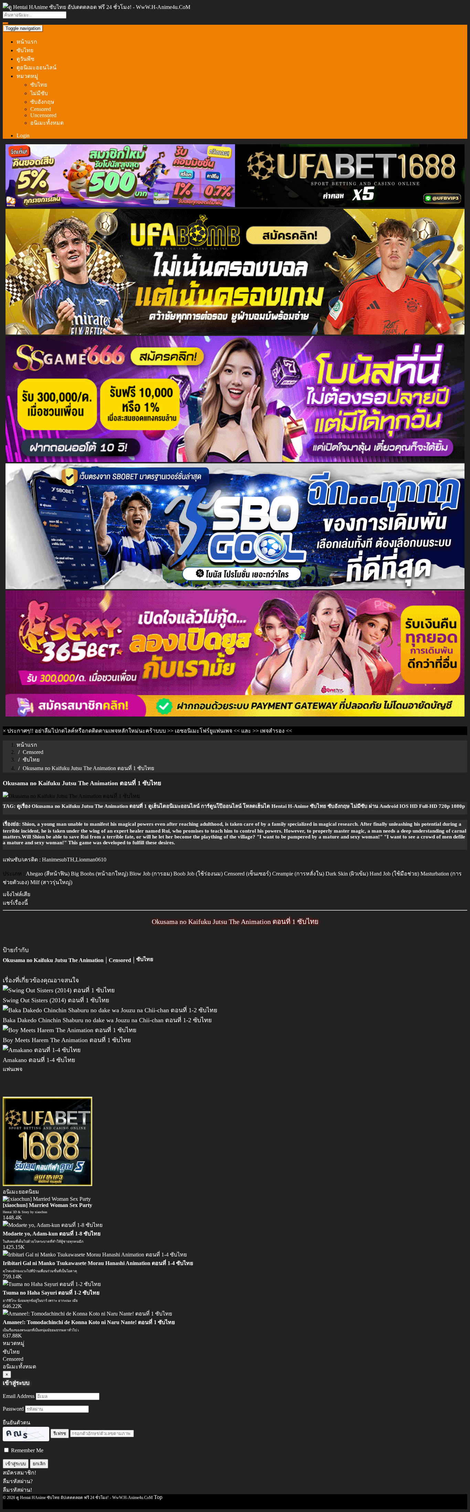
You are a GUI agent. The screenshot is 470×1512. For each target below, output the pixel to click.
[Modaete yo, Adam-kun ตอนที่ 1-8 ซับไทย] (53, 1225)
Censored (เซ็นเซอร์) (247, 874)
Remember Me (26, 1450)
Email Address (18, 1396)
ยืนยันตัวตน (16, 1422)
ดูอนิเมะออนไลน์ (36, 67)
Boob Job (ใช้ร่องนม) (198, 874)
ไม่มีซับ (39, 93)
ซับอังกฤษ (42, 102)
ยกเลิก (39, 1463)
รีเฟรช (59, 1433)
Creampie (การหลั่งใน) (298, 874)
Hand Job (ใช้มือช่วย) (394, 874)
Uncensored (43, 115)
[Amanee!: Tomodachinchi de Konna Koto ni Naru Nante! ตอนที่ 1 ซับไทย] (87, 1314)
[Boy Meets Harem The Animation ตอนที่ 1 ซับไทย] (70, 1030)
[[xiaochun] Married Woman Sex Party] (47, 1199)
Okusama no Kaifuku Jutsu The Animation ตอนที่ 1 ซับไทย (235, 921)
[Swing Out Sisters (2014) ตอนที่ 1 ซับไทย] (59, 990)
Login (23, 135)
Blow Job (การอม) (150, 874)
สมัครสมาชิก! (19, 1473)
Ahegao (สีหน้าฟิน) (48, 874)
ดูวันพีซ (25, 59)
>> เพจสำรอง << (272, 731)
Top (158, 1497)
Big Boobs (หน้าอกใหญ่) (99, 874)
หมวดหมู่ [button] (27, 76)
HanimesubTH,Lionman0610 (74, 859)
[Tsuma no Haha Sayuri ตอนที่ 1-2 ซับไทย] (52, 1284)
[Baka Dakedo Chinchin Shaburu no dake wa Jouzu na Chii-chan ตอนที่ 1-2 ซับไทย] (110, 1010)
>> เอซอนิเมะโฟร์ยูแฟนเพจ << (203, 731)
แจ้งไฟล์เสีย (16, 894)
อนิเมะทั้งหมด (47, 123)
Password (13, 1409)
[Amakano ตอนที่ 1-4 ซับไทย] (42, 1050)
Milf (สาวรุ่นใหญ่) (51, 882)
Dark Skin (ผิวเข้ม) (346, 874)
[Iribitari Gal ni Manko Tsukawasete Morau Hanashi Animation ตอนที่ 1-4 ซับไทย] (95, 1254)
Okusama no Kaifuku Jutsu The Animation (53, 960)
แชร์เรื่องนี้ (15, 903)
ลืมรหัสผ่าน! (17, 1490)
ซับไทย (25, 50)
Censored (40, 109)
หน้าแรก (27, 42)
